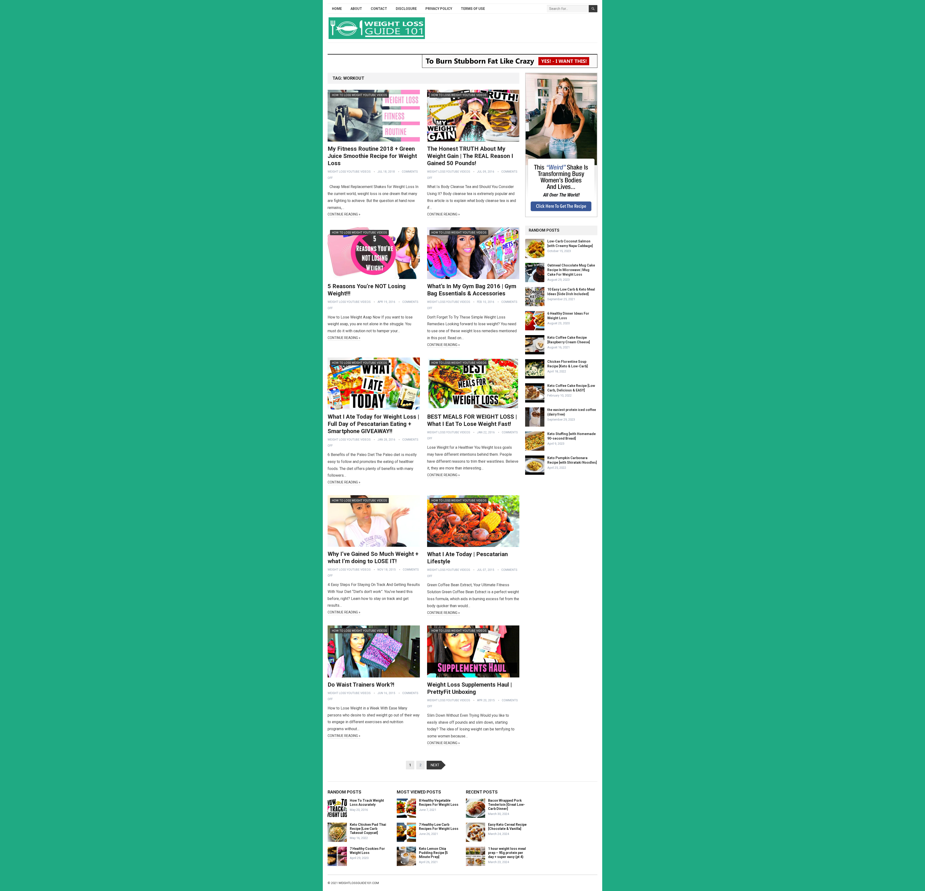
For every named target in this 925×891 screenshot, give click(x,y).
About (356, 9)
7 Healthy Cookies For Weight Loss (367, 851)
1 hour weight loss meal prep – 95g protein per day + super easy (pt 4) (507, 853)
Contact (379, 9)
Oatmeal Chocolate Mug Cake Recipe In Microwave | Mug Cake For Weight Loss (571, 269)
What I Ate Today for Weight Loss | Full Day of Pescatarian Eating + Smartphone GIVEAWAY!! (373, 424)
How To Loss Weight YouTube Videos (359, 95)
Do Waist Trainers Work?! (361, 684)
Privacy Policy (438, 9)
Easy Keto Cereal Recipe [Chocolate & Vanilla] (507, 827)
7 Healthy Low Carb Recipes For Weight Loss (438, 827)
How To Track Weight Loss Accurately (367, 802)
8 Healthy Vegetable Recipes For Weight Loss (438, 802)
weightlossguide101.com (358, 883)
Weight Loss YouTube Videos (349, 171)
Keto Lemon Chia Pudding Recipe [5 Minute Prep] (433, 853)
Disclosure (406, 9)
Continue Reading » (344, 214)
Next (435, 765)
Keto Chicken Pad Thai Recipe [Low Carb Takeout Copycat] (368, 829)
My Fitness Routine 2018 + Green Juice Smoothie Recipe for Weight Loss (372, 156)
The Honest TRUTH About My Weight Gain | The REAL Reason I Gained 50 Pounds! (470, 156)
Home (337, 9)
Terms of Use (473, 9)
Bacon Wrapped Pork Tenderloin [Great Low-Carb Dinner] (506, 805)
